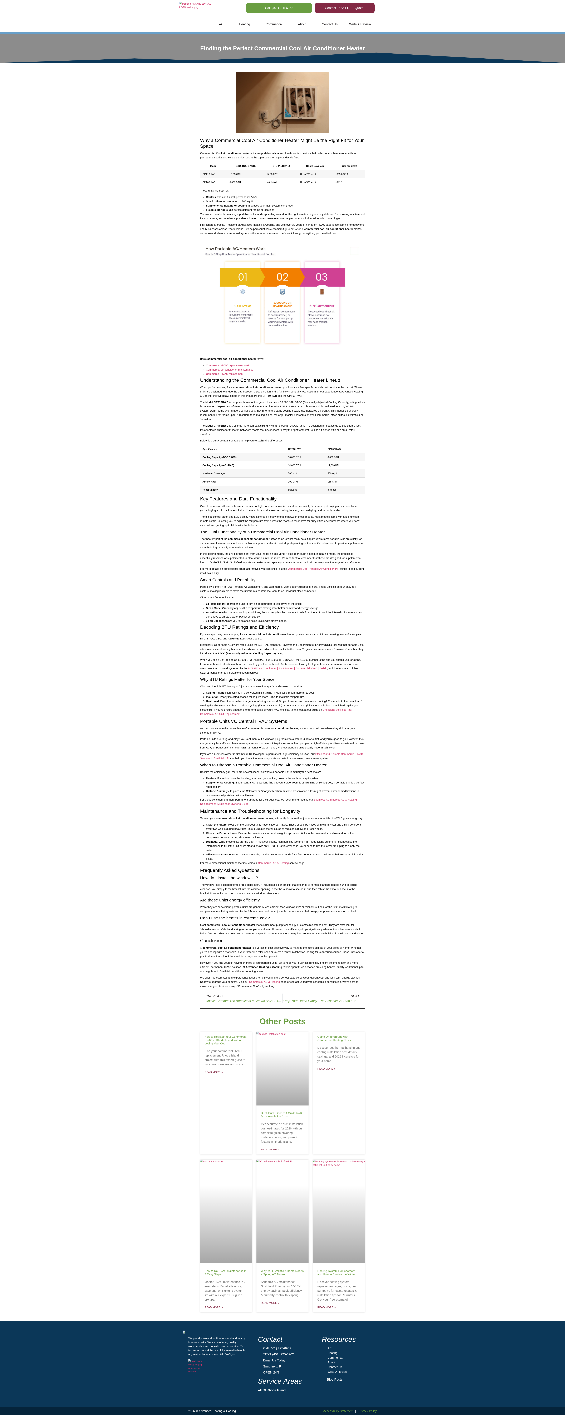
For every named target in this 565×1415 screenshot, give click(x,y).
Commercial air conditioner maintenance (229, 369)
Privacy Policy (368, 1411)
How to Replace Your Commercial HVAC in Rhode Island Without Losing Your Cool (226, 1040)
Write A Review (360, 24)
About (302, 24)
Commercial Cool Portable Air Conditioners (313, 568)
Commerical (273, 24)
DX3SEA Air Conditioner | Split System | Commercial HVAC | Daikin (287, 668)
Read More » (214, 1072)
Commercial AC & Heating (273, 863)
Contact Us (330, 24)
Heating (244, 24)
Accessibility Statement (338, 1411)
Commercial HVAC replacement (224, 373)
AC (221, 24)
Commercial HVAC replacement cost (227, 365)
